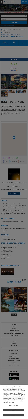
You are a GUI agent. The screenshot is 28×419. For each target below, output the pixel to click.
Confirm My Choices (13, 405)
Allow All (13, 414)
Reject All (14, 410)
